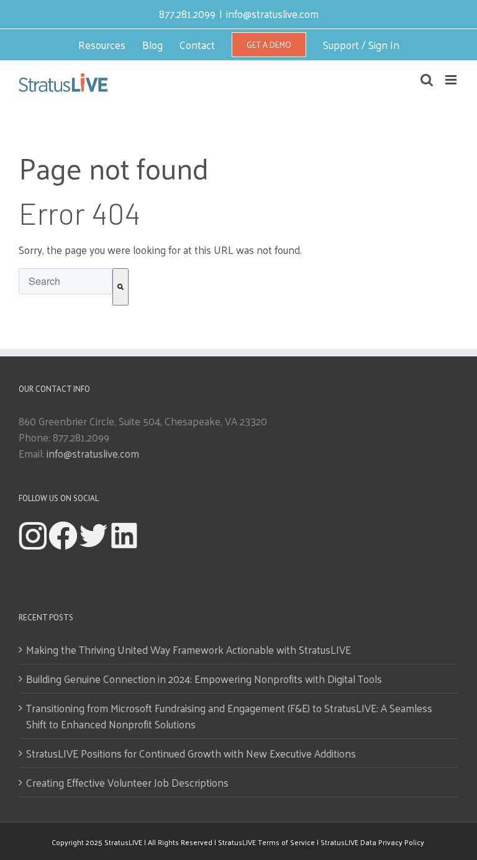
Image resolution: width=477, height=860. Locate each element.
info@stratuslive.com (272, 13)
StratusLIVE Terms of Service (266, 842)
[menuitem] (102, 44)
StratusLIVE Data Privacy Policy (373, 842)
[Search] (120, 287)
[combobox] (65, 281)
